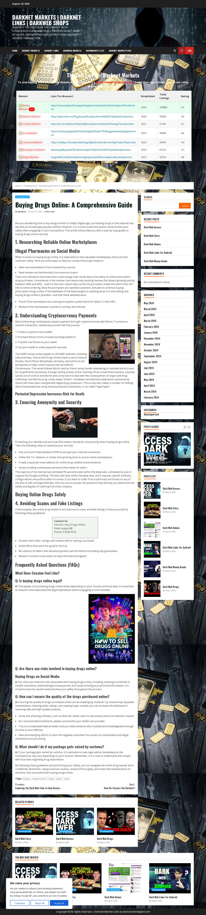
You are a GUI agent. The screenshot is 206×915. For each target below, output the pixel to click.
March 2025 (150, 321)
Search (148, 197)
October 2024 (151, 350)
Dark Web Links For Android (158, 252)
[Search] (175, 50)
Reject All (39, 903)
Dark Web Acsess (75, 821)
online (67, 778)
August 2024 (150, 362)
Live (190, 50)
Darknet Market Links (106, 911)
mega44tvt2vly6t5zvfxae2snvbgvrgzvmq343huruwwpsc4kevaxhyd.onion (91, 157)
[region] (39, 893)
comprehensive (39, 778)
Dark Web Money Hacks (155, 261)
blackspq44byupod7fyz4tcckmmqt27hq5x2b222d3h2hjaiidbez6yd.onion (91, 149)
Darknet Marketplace (120, 50)
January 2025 (151, 332)
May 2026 (149, 303)
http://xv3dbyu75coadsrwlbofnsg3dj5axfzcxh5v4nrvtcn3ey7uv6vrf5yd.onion (93, 142)
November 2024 (152, 344)
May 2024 (149, 380)
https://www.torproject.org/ (115, 82)
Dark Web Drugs (116, 821)
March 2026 (150, 309)
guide (59, 778)
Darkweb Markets (72, 50)
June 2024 (149, 374)
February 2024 (151, 397)
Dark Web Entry (34, 821)
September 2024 (152, 356)
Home (14, 50)
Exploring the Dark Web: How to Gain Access (37, 786)
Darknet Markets (31, 50)
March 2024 (150, 391)
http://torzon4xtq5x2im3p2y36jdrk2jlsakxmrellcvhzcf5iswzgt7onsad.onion (92, 124)
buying (26, 778)
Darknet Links (51, 50)
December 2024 (152, 338)
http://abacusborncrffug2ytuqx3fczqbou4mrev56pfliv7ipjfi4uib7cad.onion (92, 116)
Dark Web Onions (152, 244)
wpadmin (21, 211)
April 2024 (149, 385)
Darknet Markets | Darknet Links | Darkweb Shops (46, 20)
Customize (20, 903)
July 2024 (149, 368)
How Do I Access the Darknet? (119, 786)
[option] (167, 449)
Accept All (59, 903)
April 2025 (149, 315)
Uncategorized (22, 197)
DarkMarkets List (95, 50)
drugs (51, 778)
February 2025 (151, 327)
